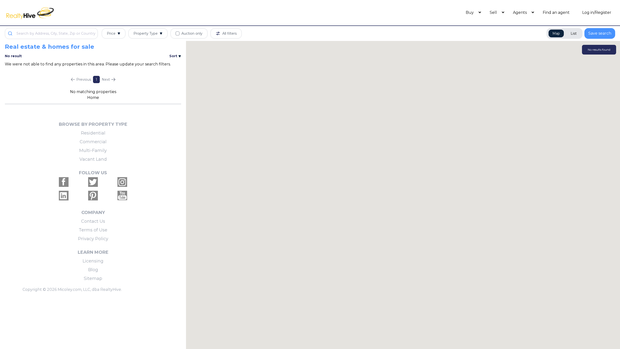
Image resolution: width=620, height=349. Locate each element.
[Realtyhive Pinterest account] (93, 195)
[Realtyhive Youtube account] (122, 195)
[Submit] (10, 33)
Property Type (145, 33)
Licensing (93, 261)
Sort (173, 56)
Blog (93, 269)
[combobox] (51, 33)
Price (111, 33)
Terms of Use (93, 230)
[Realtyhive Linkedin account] (64, 195)
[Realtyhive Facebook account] (64, 182)
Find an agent (556, 12)
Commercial (93, 141)
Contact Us (93, 221)
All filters (229, 33)
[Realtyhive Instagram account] (122, 182)
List (574, 33)
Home (93, 97)
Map (556, 33)
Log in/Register (596, 12)
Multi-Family (93, 150)
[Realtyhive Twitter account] (93, 182)
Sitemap (93, 278)
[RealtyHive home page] (81, 13)
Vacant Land (93, 159)
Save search (599, 33)
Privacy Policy (93, 238)
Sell (494, 12)
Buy (470, 12)
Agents (520, 12)
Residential (93, 133)
